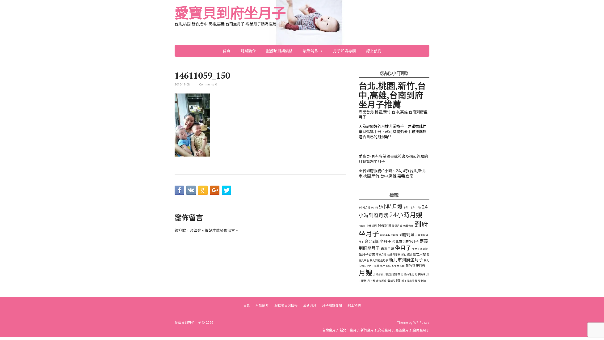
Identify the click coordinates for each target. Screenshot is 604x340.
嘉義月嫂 (387, 248)
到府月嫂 (406, 234)
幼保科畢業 (393, 254)
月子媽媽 (420, 274)
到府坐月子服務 (389, 235)
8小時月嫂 (364, 207)
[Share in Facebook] (179, 190)
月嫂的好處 (407, 274)
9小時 (374, 207)
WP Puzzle (421, 322)
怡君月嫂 (419, 254)
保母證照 (384, 225)
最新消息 (310, 50)
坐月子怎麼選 (420, 249)
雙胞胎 (422, 280)
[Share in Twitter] (226, 190)
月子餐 (371, 280)
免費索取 (408, 225)
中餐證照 (371, 225)
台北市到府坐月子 (405, 241)
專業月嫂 (381, 254)
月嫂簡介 (248, 50)
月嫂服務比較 (392, 274)
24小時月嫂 (405, 214)
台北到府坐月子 (378, 241)
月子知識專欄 (344, 50)
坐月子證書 (367, 254)
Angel (362, 225)
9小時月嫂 (391, 206)
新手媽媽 (385, 266)
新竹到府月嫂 (415, 265)
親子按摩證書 (409, 280)
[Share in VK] (191, 190)
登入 (201, 230)
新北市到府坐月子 (406, 260)
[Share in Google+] (214, 190)
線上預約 (373, 50)
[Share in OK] (203, 190)
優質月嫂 (397, 225)
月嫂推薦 (378, 274)
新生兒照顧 (398, 266)
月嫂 (365, 272)
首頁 (226, 50)
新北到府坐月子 (379, 260)
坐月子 (403, 247)
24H (406, 207)
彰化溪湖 (406, 254)
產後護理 (381, 280)
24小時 (416, 207)
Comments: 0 (208, 84)
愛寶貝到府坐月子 (230, 13)
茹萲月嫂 (394, 280)
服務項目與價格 (279, 50)
